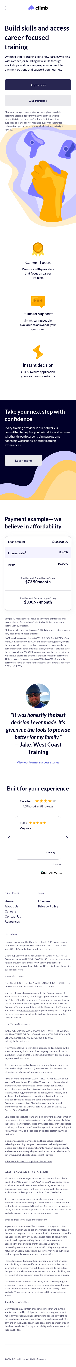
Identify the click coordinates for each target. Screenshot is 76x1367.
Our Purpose (38, 100)
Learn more (23, 460)
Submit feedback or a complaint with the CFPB (28, 1161)
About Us (11, 906)
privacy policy (62, 1274)
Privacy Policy (48, 906)
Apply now (38, 85)
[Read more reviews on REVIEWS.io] (51, 873)
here (13, 962)
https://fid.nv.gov (28, 1010)
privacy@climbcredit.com (33, 1219)
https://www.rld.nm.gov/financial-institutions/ (28, 1071)
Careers (10, 911)
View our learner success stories (38, 762)
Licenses (44, 901)
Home (9, 901)
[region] (38, 838)
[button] (9, 837)
